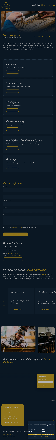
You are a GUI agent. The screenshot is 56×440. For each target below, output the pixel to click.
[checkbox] (29, 429)
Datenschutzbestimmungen (49, 422)
